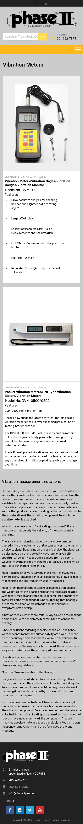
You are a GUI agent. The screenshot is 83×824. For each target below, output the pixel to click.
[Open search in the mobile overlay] (25, 36)
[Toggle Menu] (78, 49)
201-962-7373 (66, 38)
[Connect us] (10, 810)
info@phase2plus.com (22, 793)
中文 (45, 3)
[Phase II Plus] (41, 27)
